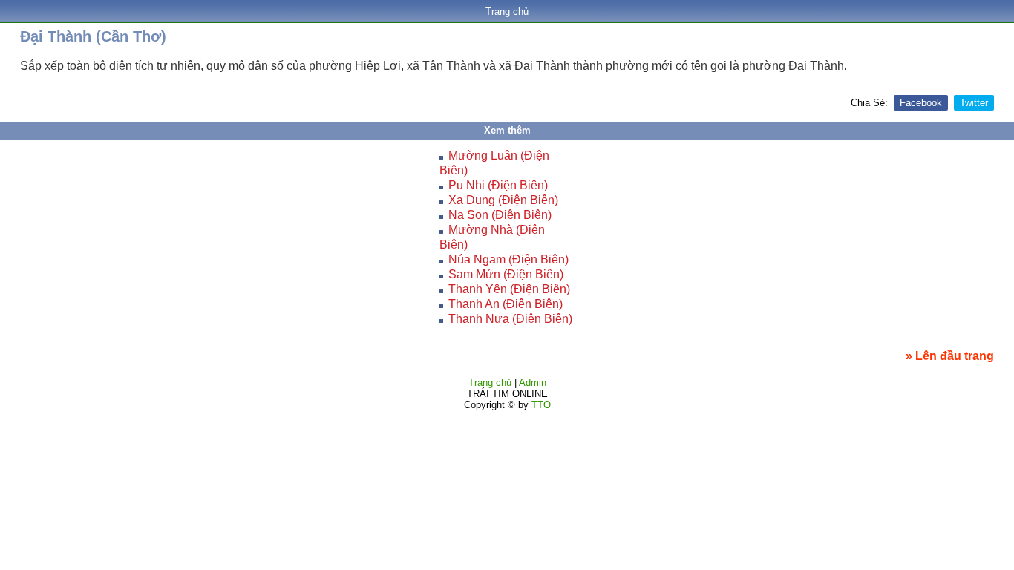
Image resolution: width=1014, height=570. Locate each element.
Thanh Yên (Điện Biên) (509, 289)
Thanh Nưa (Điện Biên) (510, 318)
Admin (532, 382)
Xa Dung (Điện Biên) (503, 200)
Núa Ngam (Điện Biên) (508, 259)
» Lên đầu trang (950, 356)
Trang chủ (507, 11)
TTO (540, 404)
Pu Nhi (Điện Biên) (498, 185)
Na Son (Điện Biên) (500, 215)
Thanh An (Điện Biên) (505, 304)
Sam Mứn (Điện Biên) (505, 274)
